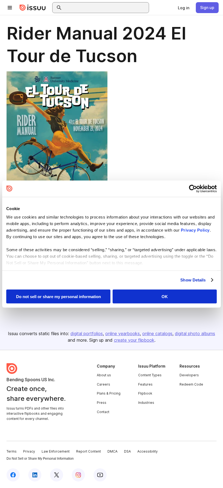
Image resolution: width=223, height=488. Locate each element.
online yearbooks (122, 333)
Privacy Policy (195, 230)
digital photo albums (195, 333)
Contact (103, 412)
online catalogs (157, 333)
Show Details (193, 280)
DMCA (112, 451)
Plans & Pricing (108, 393)
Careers (103, 384)
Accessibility (147, 451)
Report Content (88, 451)
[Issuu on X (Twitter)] (56, 474)
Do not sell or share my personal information (58, 296)
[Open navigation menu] (9, 7)
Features (145, 384)
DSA (127, 451)
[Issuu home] (32, 8)
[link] (184, 7)
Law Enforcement (56, 451)
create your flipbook (134, 340)
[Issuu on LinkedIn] (34, 474)
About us (104, 375)
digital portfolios (86, 333)
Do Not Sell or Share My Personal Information (40, 458)
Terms (12, 451)
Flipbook (145, 393)
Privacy (29, 451)
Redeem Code (191, 384)
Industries (146, 403)
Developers (189, 375)
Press (101, 403)
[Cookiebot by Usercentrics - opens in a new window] (193, 188)
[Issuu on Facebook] (13, 474)
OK (165, 296)
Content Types (150, 375)
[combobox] (105, 7)
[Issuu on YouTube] (100, 474)
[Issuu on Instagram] (78, 474)
